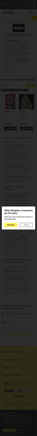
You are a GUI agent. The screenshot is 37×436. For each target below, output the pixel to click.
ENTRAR (10, 225)
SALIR (26, 225)
